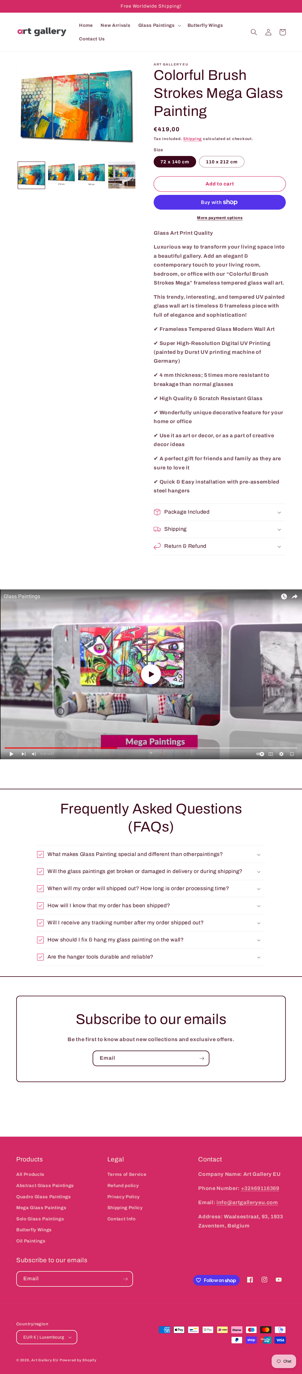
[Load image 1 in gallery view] (31, 175)
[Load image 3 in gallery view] (91, 175)
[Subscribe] (202, 1058)
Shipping (192, 139)
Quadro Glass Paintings (43, 1196)
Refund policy (123, 1185)
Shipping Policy (125, 1207)
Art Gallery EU (44, 1360)
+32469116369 (260, 1188)
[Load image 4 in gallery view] (121, 175)
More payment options (219, 218)
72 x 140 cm (174, 161)
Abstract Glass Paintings (45, 1185)
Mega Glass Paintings (41, 1207)
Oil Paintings (31, 1240)
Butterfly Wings (34, 1229)
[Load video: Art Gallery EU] (151, 674)
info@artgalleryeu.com (247, 1202)
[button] (159, 25)
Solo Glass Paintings (40, 1218)
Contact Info (121, 1218)
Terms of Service (127, 1174)
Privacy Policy (123, 1196)
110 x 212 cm (222, 161)
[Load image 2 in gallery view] (61, 175)
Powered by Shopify (78, 1360)
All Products (30, 1174)
